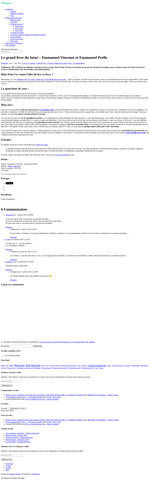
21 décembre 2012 (47, 110)
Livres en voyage (16, 39)
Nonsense (127, 365)
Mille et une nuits (60, 63)
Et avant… (5, 408)
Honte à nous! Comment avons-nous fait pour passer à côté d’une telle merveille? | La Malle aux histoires (44, 395)
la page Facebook (62, 155)
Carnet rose (39, 79)
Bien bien (20, 365)
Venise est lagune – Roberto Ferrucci (19, 437)
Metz (109, 365)
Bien (11, 365)
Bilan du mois (15, 20)
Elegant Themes (15, 474)
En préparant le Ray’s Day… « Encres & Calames (24, 397)
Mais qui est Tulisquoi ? (14, 43)
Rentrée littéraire (46, 368)
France (51, 63)
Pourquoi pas (11, 368)
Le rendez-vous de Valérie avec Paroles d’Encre (28, 35)
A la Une (25, 63)
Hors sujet (14, 41)
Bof (47, 365)
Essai (79, 365)
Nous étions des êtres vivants (55, 79)
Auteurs (13, 11)
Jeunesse (84, 365)
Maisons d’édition (17, 14)
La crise (31, 79)
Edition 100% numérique (68, 365)
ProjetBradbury (37, 368)
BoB (43, 365)
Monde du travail (117, 365)
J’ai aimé (13, 22)
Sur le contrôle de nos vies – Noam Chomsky (42, 399)
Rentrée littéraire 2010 (60, 368)
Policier (3, 368)
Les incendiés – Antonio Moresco (18, 442)
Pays (12, 16)
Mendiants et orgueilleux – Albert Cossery (103, 395)
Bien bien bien (33, 365)
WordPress (36, 474)
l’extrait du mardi (41, 145)
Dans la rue (19, 26)
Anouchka (9, 215)
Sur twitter (19, 30)
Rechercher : (5, 346)
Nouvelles (135, 365)
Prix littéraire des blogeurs (24, 368)
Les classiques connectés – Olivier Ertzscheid (22, 433)
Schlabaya (9, 262)
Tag (96, 368)
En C (46, 63)
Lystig (8, 239)
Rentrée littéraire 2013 (88, 368)
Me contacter (10, 45)
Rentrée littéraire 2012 (74, 368)
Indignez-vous (22, 79)
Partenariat (144, 365)
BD (7, 365)
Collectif (39, 63)
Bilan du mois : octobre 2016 (16, 435)
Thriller (101, 368)
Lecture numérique (97, 365)
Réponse (9, 227)
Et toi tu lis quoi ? (16, 24)
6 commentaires (79, 63)
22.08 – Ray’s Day (54, 397)
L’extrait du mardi (17, 33)
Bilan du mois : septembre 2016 (17, 440)
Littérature (9, 9)
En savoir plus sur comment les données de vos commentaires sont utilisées (67, 342)
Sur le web (19, 28)
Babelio (3, 365)
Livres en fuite (15, 37)
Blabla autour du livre (14, 18)
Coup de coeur (54, 365)
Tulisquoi (4, 63)
